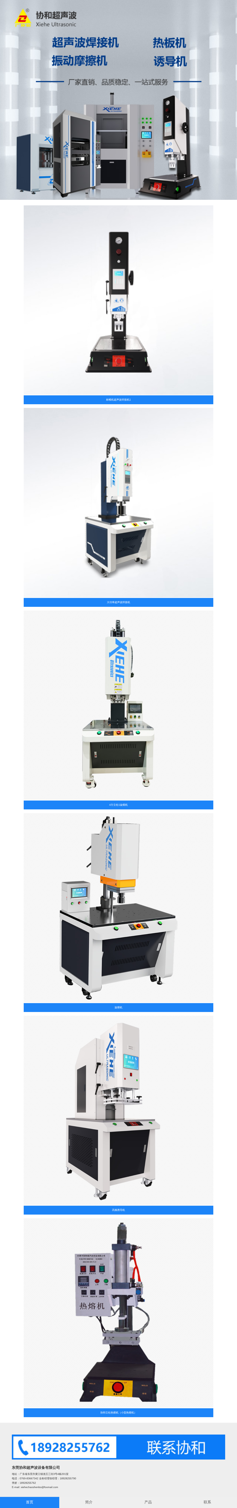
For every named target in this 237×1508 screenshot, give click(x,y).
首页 (29, 1502)
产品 (148, 1502)
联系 (207, 1502)
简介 (89, 1502)
